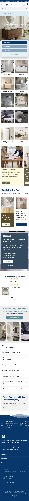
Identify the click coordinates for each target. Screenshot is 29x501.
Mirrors (21, 108)
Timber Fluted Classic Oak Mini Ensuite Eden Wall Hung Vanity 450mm (21, 214)
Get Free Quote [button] (9, 265)
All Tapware (21, 124)
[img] (14, 279)
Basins (7, 124)
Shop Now (6, 183)
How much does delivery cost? (11, 376)
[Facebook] (12, 496)
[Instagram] (14, 496)
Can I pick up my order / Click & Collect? (13, 352)
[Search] (26, 8)
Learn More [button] (8, 262)
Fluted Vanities (6, 193)
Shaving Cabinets (7, 91)
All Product (4, 454)
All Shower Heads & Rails (8, 142)
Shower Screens (8, 74)
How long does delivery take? (10, 370)
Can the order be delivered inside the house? (12, 382)
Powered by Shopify (19, 492)
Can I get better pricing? (9, 365)
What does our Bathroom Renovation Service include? (12, 358)
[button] (13, 300)
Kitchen (21, 141)
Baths (7, 108)
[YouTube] (17, 496)
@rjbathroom (13, 317)
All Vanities (21, 74)
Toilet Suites (21, 91)
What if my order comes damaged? (12, 389)
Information (4, 459)
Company (3, 463)
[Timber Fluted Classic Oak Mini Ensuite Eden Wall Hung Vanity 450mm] (21, 203)
